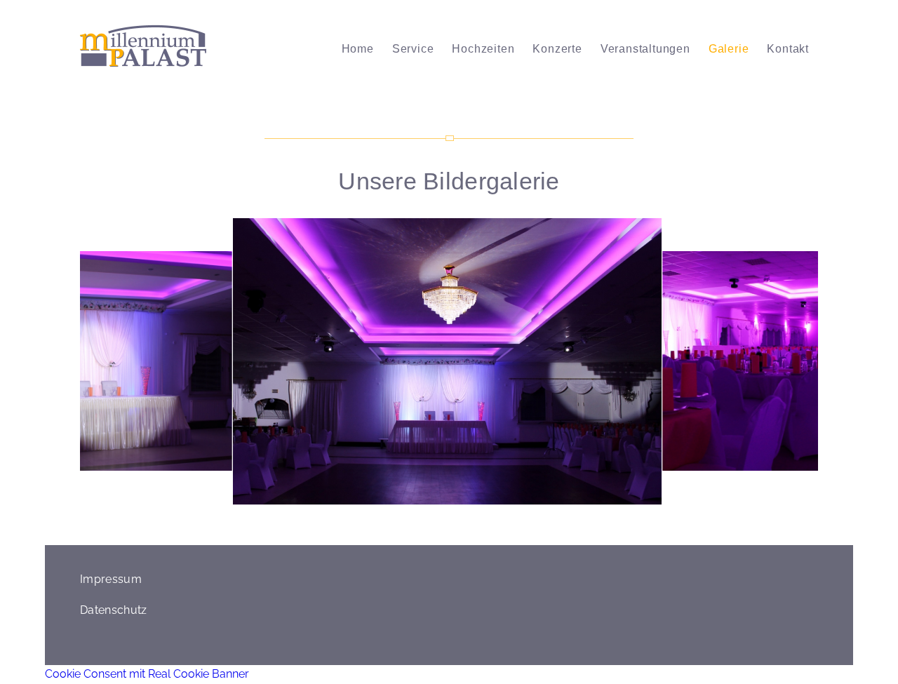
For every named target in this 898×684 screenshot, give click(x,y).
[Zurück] (112, 361)
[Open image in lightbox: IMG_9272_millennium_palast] (642, 485)
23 (522, 498)
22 (511, 498)
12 (398, 498)
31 (612, 498)
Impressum (111, 579)
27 (567, 498)
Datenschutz (113, 610)
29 (589, 498)
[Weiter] (786, 361)
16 (443, 498)
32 (623, 498)
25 (544, 498)
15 (432, 498)
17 (455, 498)
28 (578, 498)
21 (499, 498)
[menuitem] (358, 49)
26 (556, 498)
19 (477, 498)
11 (387, 498)
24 (533, 498)
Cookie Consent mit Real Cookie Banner (147, 673)
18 (466, 498)
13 (410, 498)
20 (488, 498)
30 (600, 498)
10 (376, 498)
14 (421, 498)
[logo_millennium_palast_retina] (143, 49)
